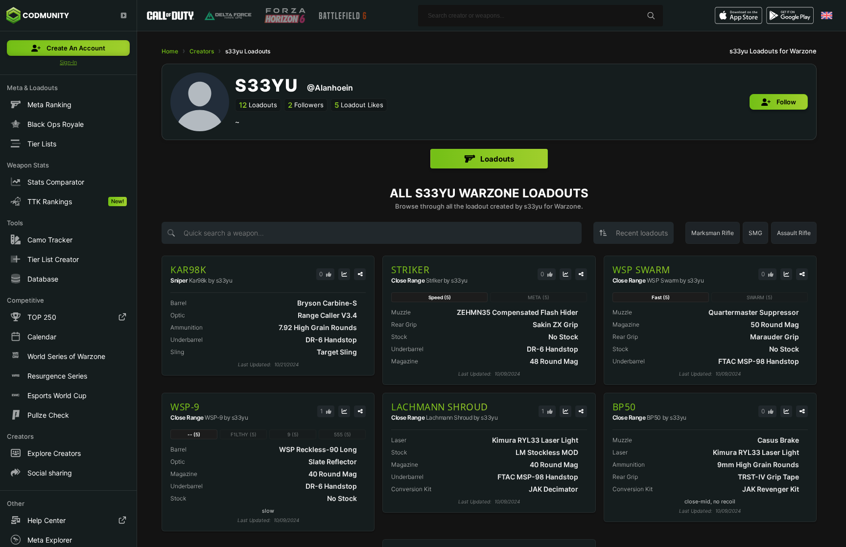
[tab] (489, 158)
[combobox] (633, 233)
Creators (201, 51)
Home (170, 51)
